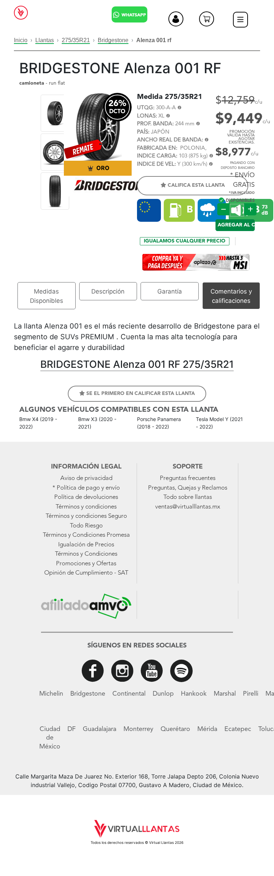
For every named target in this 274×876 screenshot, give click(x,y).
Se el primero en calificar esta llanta (140, 393)
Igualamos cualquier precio (184, 241)
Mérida (207, 729)
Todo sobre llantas (187, 497)
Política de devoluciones (86, 497)
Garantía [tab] (169, 291)
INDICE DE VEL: (156, 164)
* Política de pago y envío (86, 488)
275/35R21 (76, 40)
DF (71, 729)
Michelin (51, 694)
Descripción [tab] (108, 291)
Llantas (44, 40)
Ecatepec (237, 729)
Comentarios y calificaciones (231, 296)
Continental (129, 694)
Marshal (225, 694)
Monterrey (138, 729)
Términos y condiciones (86, 507)
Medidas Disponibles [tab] (46, 296)
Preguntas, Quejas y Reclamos (187, 488)
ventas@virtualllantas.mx (187, 507)
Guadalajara (99, 729)
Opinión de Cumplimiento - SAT (86, 573)
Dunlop (163, 694)
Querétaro (175, 729)
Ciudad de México (49, 738)
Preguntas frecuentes (187, 478)
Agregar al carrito (236, 224)
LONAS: (147, 116)
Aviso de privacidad (86, 478)
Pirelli (250, 694)
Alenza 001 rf (153, 40)
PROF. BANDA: (155, 124)
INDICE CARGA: (157, 156)
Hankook (194, 694)
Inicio (20, 40)
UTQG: (145, 108)
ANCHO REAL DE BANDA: (170, 140)
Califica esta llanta (195, 185)
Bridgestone (113, 40)
